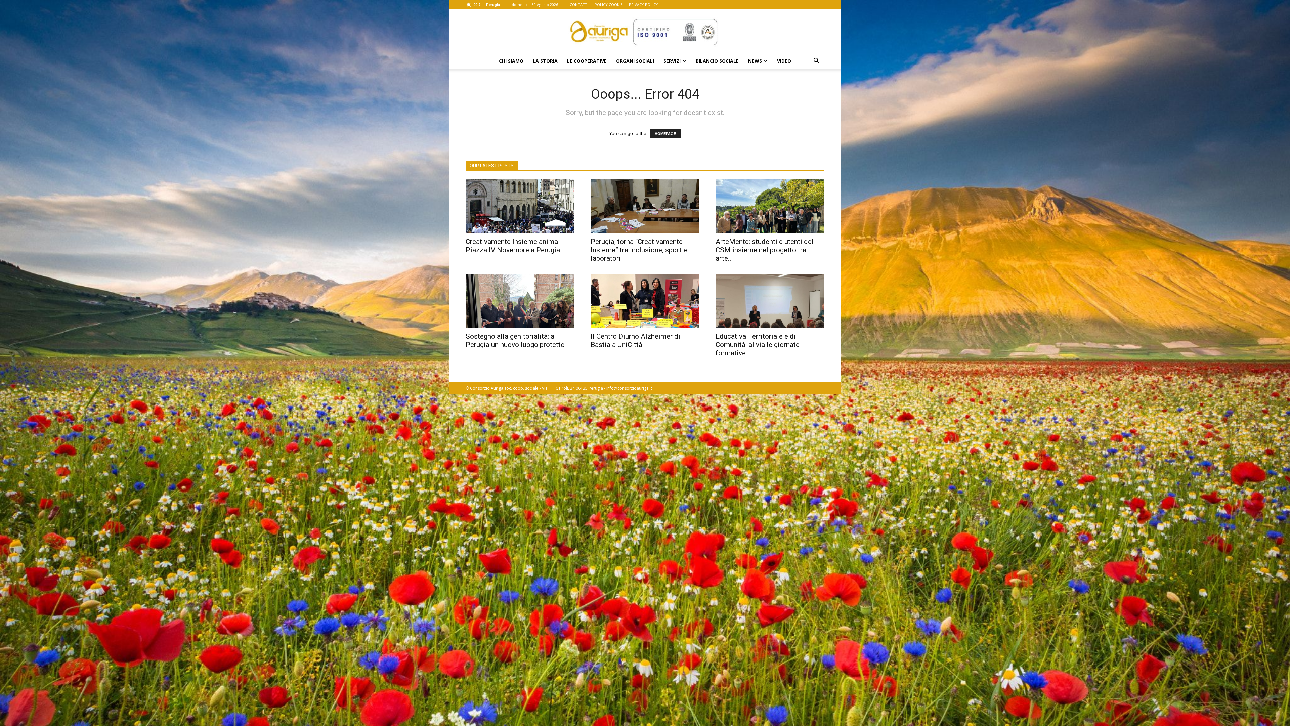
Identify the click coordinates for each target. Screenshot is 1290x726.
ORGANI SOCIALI (635, 61)
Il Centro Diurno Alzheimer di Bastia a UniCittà (635, 340)
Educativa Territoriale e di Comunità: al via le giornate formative (758, 344)
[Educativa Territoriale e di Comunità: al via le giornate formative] (770, 301)
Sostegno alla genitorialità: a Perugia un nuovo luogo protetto (515, 340)
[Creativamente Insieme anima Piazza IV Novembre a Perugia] (520, 206)
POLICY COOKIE (608, 4)
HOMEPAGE (665, 134)
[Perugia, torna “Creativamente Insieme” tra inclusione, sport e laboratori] (645, 206)
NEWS (755, 61)
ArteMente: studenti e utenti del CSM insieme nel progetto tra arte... (765, 250)
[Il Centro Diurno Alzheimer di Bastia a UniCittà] (645, 301)
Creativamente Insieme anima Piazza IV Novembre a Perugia (513, 246)
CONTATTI (579, 4)
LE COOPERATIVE (587, 61)
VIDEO (784, 61)
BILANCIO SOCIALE (717, 61)
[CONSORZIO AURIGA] (645, 31)
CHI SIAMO (511, 61)
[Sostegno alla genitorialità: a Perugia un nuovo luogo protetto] (520, 301)
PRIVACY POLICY (643, 4)
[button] (816, 61)
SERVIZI (672, 61)
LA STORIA (545, 61)
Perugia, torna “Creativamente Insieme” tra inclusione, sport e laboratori (639, 250)
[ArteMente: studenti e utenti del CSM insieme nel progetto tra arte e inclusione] (770, 206)
